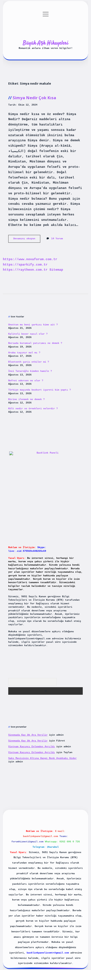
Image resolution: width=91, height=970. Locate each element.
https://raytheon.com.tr (25, 270)
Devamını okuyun (26, 240)
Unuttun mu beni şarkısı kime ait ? (33, 324)
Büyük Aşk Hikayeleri (45, 43)
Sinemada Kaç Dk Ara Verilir (28, 735)
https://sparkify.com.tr (25, 265)
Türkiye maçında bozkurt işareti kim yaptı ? (39, 390)
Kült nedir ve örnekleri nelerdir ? (33, 408)
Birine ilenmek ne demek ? (26, 399)
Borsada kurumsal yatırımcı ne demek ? (35, 343)
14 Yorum (57, 238)
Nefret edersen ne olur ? (25, 380)
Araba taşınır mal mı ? (24, 352)
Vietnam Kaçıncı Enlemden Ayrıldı (31, 746)
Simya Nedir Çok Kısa (34, 97)
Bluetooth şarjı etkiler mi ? (28, 362)
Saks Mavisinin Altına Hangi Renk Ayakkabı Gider (42, 758)
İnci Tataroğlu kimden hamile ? (30, 371)
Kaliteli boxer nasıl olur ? (28, 334)
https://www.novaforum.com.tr (30, 259)
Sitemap (56, 270)
